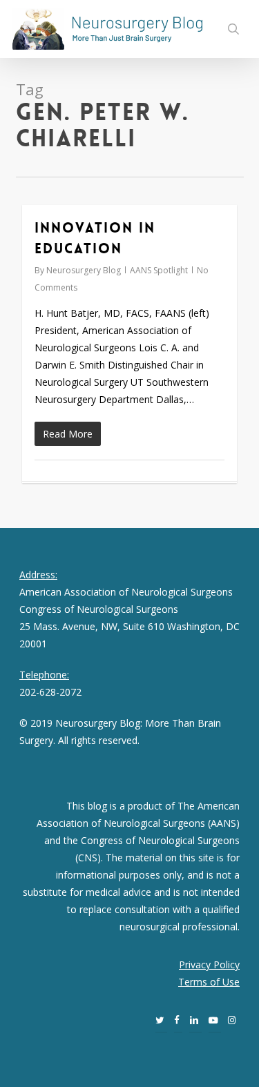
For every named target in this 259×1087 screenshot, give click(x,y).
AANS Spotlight (159, 270)
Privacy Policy (209, 964)
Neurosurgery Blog (83, 270)
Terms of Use (209, 981)
